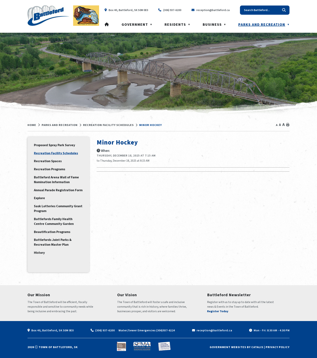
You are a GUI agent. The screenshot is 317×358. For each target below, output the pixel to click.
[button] (284, 10)
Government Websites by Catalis (236, 347)
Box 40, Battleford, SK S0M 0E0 (52, 330)
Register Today (217, 311)
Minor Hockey (150, 125)
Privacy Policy (277, 347)
